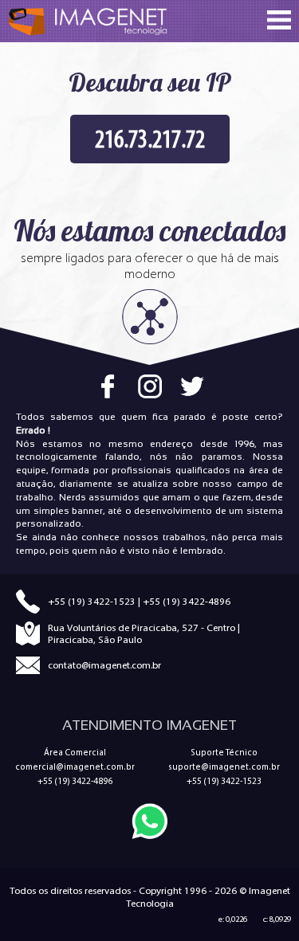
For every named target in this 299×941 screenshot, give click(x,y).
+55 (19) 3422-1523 (92, 601)
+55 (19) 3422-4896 (186, 601)
